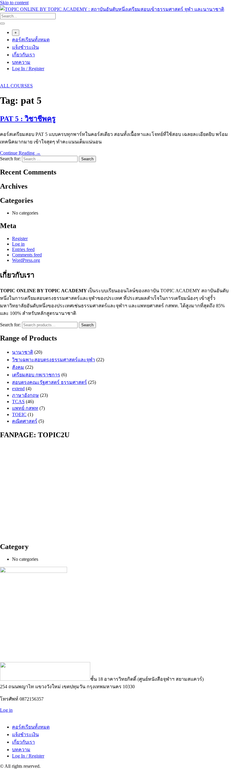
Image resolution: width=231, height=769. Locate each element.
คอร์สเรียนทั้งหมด (31, 39)
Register (20, 238)
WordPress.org (26, 260)
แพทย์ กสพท (25, 408)
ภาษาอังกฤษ (25, 395)
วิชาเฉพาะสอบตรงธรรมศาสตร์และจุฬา (53, 359)
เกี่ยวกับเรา (23, 54)
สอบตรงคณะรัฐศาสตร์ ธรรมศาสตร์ (49, 382)
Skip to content (14, 2)
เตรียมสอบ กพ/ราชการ (36, 374)
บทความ (21, 62)
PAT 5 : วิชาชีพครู (28, 119)
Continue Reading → (20, 152)
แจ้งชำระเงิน (25, 47)
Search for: (10, 324)
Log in (18, 243)
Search (87, 325)
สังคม (18, 367)
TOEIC (19, 414)
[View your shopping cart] (3, 80)
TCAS (18, 401)
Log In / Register (28, 68)
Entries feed (23, 249)
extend (18, 388)
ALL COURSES (16, 85)
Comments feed (27, 254)
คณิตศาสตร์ (24, 421)
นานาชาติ (22, 352)
